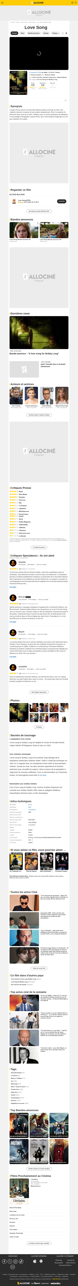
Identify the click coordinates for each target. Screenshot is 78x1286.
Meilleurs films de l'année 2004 (39, 876)
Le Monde (22, 536)
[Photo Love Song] (19, 712)
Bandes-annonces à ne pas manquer (39, 1168)
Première (22, 497)
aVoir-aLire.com (24, 533)
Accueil (12, 22)
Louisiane (15, 1075)
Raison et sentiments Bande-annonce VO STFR (39, 1136)
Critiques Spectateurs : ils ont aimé (32, 555)
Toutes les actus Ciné (39, 968)
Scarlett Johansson (49, 77)
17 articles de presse (39, 547)
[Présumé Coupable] (61, 861)
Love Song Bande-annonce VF (20, 239)
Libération (22, 508)
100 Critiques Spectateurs (39, 692)
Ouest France (23, 514)
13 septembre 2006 (35, 72)
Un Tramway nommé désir (19, 871)
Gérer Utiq (58, 1276)
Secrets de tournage (23, 735)
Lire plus (13, 587)
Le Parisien (23, 505)
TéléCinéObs (23, 524)
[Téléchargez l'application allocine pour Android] (42, 1261)
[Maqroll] (13, 632)
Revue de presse (62, 540)
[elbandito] (13, 563)
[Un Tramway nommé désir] (16, 861)
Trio (14, 1081)
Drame (58, 72)
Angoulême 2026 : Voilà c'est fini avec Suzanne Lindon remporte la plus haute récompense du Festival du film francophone (53, 915)
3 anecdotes (31, 825)
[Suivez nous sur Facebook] (4, 1261)
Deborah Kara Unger (62, 406)
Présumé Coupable (62, 871)
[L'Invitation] (19, 1191)
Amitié (15, 1095)
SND (29, 807)
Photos (15, 700)
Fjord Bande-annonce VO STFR (59, 1136)
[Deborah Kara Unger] (61, 395)
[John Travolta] (16, 395)
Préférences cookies (63, 1274)
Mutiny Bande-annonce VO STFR (19, 1162)
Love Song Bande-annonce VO (50, 239)
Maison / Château (18, 1078)
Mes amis (52, 83)
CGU (37, 1274)
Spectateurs (43, 83)
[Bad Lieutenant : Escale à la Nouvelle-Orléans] (46, 861)
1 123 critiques (32, 634)
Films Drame (32, 22)
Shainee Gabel (36, 75)
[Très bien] (14, 491)
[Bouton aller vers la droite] (66, 33)
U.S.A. (30, 804)
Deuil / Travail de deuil (20, 1086)
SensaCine (70, 1260)
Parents (16, 1100)
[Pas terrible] (14, 530)
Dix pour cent (14, 1218)
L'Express (22, 530)
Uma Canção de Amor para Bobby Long (26, 979)
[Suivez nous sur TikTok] (21, 1261)
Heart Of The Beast (15, 1207)
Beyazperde (59, 1263)
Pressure (12, 1222)
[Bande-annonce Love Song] (18, 83)
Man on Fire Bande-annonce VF (19, 1136)
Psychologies (17, 1098)
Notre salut (13, 1211)
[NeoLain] (13, 597)
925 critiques (30, 669)
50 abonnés (21, 669)
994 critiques (31, 564)
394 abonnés (22, 564)
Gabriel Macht (62, 77)
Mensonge (16, 1084)
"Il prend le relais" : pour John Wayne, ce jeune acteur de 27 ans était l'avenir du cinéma (54, 1049)
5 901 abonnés (22, 599)
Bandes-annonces (22, 219)
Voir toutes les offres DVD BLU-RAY (39, 211)
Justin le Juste (14, 1237)
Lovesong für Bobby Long (23, 982)
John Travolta (37, 77)
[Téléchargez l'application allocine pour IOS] (36, 1261)
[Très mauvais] (14, 536)
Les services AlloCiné (47, 1276)
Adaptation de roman (19, 1103)
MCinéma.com (24, 511)
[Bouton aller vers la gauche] (63, 33)
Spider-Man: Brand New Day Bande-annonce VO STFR (59, 1162)
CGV (41, 1274)
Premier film (17, 1089)
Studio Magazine (25, 522)
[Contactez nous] (13, 1267)
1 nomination (32, 809)
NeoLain (21, 597)
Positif (21, 516)
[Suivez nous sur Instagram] (15, 1261)
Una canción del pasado (22, 984)
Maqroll (21, 632)
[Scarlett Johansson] (31, 395)
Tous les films (24, 22)
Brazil (21, 491)
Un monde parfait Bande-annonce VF (39, 1162)
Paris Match (23, 494)
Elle (20, 503)
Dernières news (20, 313)
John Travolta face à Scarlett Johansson (53, 365)
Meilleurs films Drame (56, 876)
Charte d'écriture (35, 1276)
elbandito (22, 562)
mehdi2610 (22, 667)
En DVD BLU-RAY (17, 194)
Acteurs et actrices (22, 384)
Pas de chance (31, 871)
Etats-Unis (16, 1092)
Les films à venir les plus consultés (39, 1243)
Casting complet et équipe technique (39, 415)
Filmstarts (59, 1260)
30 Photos (39, 727)
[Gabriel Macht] (46, 395)
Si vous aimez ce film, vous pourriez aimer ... (38, 849)
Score (21, 519)
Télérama (22, 527)
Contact (5, 1274)
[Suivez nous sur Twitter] (10, 1261)
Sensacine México (65, 1265)
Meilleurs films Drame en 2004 (19, 877)
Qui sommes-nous (14, 1274)
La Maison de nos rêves (17, 1215)
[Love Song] (14, 201)
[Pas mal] (14, 500)
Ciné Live (22, 500)
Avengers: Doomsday (16, 1233)
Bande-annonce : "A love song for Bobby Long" (34, 353)
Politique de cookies (50, 1274)
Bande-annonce (36, 1186)
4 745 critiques (32, 599)
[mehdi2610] (13, 667)
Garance (12, 1226)
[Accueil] (37, 2)
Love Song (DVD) (24, 200)
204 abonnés (22, 634)
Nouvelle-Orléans (17, 1073)
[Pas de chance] (31, 861)
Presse (33, 83)
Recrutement (23, 1274)
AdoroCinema (70, 1263)
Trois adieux (13, 1229)
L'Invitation (34, 1179)
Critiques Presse (21, 487)
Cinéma (17, 22)
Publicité (31, 1274)
